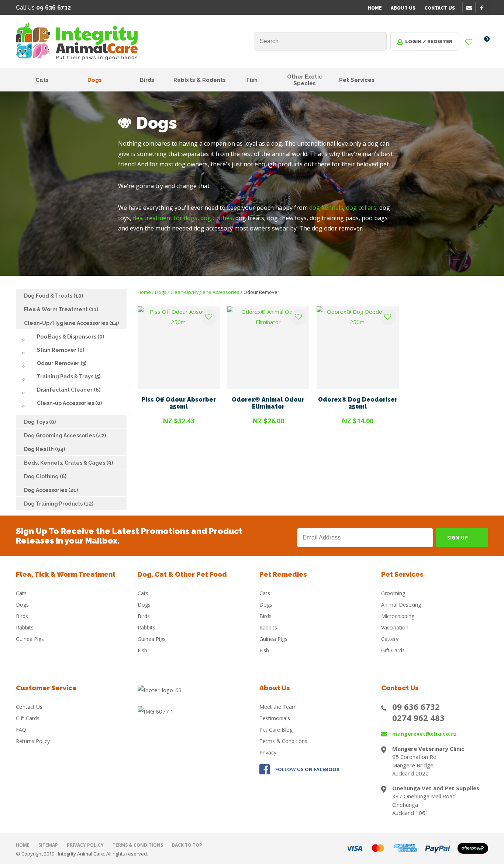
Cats (42, 80)
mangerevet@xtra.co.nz (424, 733)
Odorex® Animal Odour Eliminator (268, 403)
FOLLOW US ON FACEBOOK (307, 769)
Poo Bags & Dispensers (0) (70, 337)
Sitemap (48, 845)
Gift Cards (393, 650)
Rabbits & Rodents (199, 80)
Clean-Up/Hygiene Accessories (204, 292)
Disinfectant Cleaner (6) (68, 390)
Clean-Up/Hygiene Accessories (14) (71, 323)
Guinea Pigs (30, 638)
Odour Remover (261, 292)
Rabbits (25, 627)
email (470, 8)
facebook (484, 8)
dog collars (361, 208)
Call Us (43, 7)
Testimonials (274, 718)
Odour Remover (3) (61, 363)
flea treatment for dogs (165, 218)
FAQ (21, 729)
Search (378, 41)
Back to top (187, 845)
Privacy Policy (85, 845)
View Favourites (469, 42)
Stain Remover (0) (60, 350)
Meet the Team (278, 706)
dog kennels (326, 208)
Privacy (267, 752)
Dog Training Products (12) (58, 504)
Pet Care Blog (276, 729)
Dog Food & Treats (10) (53, 296)
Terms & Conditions (283, 741)
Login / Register (428, 41)
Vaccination (394, 627)
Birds (147, 80)
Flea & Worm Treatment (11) (61, 309)
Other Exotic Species (304, 80)
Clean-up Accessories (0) (69, 403)
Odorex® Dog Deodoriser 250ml (357, 403)
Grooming (393, 593)
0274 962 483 (418, 717)
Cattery (389, 638)
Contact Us (439, 8)
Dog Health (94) (44, 449)
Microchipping (397, 616)
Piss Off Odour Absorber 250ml (178, 403)
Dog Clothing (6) (45, 476)
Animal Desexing (401, 604)
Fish (252, 80)
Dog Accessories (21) (51, 490)
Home (375, 8)
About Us (403, 8)
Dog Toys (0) (40, 422)
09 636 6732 (416, 706)
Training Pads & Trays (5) (68, 376)
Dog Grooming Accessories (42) (65, 435)
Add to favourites (209, 317)
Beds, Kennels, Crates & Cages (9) (68, 463)
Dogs (94, 80)
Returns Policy (33, 741)
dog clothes (216, 218)
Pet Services (356, 80)
